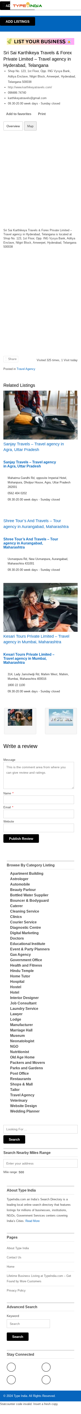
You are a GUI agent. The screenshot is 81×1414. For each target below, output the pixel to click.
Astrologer (19, 879)
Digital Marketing (24, 933)
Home (10, 1266)
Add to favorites (18, 114)
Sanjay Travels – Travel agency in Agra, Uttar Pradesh (33, 447)
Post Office (19, 1073)
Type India (20, 1396)
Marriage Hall (21, 1030)
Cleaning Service (24, 911)
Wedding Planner (25, 1111)
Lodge (15, 1019)
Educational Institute (27, 944)
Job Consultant (23, 1003)
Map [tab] (30, 126)
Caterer (16, 906)
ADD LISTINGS (17, 21)
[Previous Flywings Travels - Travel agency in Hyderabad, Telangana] (20, 721)
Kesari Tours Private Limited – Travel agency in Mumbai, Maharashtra (36, 639)
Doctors (17, 938)
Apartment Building (26, 873)
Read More (32, 1221)
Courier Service (23, 922)
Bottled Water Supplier (29, 895)
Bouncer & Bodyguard (29, 900)
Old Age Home (22, 1057)
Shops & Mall (21, 1084)
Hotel (14, 992)
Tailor (15, 1090)
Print (42, 114)
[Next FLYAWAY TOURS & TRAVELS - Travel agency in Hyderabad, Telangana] (61, 721)
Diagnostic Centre (25, 927)
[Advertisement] (40, 176)
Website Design (23, 1106)
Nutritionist (19, 1052)
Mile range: (10, 1172)
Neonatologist (22, 1041)
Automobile (20, 884)
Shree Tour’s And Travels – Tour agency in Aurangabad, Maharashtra (36, 524)
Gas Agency (20, 954)
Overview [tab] (13, 126)
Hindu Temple (22, 971)
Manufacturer (21, 1025)
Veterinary (18, 1100)
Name (8, 793)
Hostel (15, 987)
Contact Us (14, 1257)
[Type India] (36, 5)
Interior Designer (24, 998)
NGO (14, 1046)
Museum (17, 1036)
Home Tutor (20, 976)
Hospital (17, 981)
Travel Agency (26, 369)
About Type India (18, 1248)
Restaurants (20, 1079)
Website (8, 821)
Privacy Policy (16, 1290)
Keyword (13, 1316)
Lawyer (16, 1014)
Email (8, 807)
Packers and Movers (27, 1063)
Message (9, 759)
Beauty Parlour (23, 890)
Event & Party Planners (30, 949)
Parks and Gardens (26, 1068)
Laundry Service (24, 1009)
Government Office (26, 960)
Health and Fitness (26, 965)
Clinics (16, 917)
